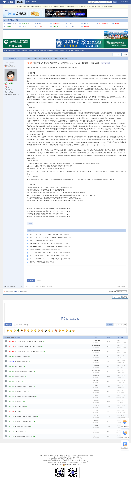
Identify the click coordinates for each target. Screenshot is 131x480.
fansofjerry (96, 380)
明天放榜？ (21, 431)
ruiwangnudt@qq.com (96, 145)
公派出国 (70, 26)
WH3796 (121, 377)
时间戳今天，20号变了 (21, 391)
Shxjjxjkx (96, 430)
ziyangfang (96, 375)
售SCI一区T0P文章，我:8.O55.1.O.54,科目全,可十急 (46, 259)
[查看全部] (17, 337)
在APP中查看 (63, 58)
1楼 (21, 286)
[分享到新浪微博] (49, 222)
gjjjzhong (96, 435)
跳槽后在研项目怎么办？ (22, 361)
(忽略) (51, 58)
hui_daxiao (121, 392)
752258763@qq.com (64, 208)
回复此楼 (30, 223)
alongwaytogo (121, 397)
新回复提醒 (46, 58)
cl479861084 (121, 417)
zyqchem (121, 382)
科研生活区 (24, 50)
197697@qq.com (109, 121)
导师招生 (55, 23)
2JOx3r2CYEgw (96, 345)
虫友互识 (39, 23)
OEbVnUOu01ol (121, 342)
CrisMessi (96, 365)
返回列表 (124, 54)
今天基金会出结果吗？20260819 (23, 386)
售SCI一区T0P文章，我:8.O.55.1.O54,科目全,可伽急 (46, 246)
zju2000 (96, 415)
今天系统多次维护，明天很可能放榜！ (25, 416)
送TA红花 (42, 286)
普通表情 (109, 324)
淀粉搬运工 (121, 367)
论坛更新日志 (10, 23)
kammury (121, 372)
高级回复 (39, 280)
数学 (23, 26)
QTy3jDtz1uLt (96, 340)
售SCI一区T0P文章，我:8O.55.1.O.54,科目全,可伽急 (46, 237)
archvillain (96, 390)
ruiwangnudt (9, 63)
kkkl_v (96, 385)
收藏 (56, 58)
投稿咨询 (17, 411)
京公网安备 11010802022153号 (73, 464)
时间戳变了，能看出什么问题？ (23, 421)
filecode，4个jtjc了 (20, 376)
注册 (126, 2)
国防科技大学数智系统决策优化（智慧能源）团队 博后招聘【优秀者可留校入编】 (63, 50)
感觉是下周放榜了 (20, 406)
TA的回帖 (49, 286)
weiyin (121, 407)
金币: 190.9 (7, 84)
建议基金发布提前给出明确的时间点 (25, 396)
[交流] (29, 63)
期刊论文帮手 (121, 412)
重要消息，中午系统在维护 (22, 426)
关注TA (28, 286)
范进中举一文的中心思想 (37, 262)
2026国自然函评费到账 (37, 240)
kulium (96, 395)
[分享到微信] (36, 222)
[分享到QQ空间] (55, 222)
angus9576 (96, 405)
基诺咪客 (96, 420)
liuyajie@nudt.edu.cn (36, 134)
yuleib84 (96, 425)
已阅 (118, 286)
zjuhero (96, 355)
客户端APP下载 (31, 2)
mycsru (121, 357)
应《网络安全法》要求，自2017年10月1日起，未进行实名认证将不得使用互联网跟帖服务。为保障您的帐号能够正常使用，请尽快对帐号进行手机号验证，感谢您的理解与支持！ (65, 6)
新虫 (6, 65)
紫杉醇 (121, 402)
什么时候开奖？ (19, 366)
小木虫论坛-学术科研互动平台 (12, 50)
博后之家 (86, 23)
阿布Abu (121, 387)
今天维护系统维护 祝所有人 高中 (24, 436)
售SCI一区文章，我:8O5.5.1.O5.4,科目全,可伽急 (45, 243)
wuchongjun (96, 400)
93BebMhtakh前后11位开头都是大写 (41, 249)
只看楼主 (29, 58)
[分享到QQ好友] (43, 222)
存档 (40, 58)
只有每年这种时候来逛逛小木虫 (23, 371)
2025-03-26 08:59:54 (9, 286)
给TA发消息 (35, 286)
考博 (69, 23)
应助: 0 (9, 83)
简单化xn (96, 360)
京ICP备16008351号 (57, 464)
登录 (122, 2)
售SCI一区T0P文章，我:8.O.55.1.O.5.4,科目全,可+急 (46, 234)
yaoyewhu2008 (96, 370)
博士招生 (37, 50)
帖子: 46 (7, 88)
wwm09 (96, 410)
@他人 (35, 58)
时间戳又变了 (19, 401)
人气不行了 (18, 381)
